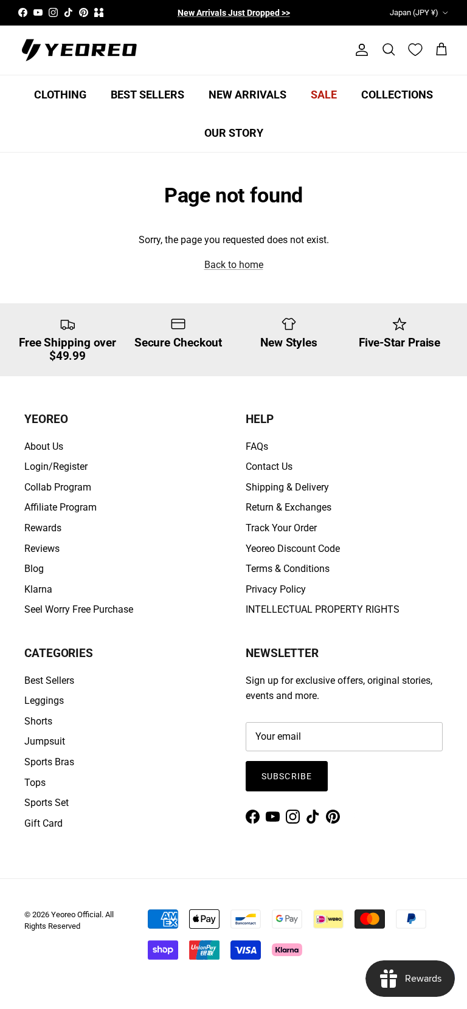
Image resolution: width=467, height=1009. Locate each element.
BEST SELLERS (147, 94)
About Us (43, 446)
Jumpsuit (44, 741)
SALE (324, 94)
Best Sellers (49, 680)
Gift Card (43, 823)
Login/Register (56, 466)
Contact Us (269, 466)
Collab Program (57, 487)
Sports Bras (49, 762)
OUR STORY (233, 132)
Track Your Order (281, 528)
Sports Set (46, 802)
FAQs (257, 446)
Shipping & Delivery (287, 487)
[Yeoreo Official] (79, 50)
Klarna (38, 589)
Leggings (44, 700)
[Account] (359, 50)
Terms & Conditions (288, 568)
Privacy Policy (276, 589)
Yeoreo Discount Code (293, 548)
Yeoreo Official (76, 914)
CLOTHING (60, 94)
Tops (35, 782)
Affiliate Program (60, 507)
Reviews (42, 548)
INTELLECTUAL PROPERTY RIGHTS (323, 609)
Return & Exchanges (288, 507)
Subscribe (286, 776)
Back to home (233, 264)
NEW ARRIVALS (247, 94)
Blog (34, 568)
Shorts (38, 721)
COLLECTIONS (397, 94)
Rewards (42, 528)
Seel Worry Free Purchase (78, 609)
